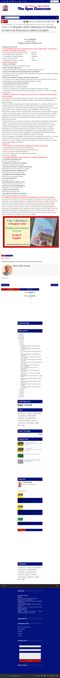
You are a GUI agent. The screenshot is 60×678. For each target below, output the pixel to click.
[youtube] (5, 1)
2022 (20, 396)
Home (3, 24)
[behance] (20, 1)
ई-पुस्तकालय (20, 631)
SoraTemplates (5, 675)
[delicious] (25, 1)
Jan (21, 395)
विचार (20, 21)
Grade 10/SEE (37, 413)
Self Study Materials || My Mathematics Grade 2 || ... (30, 346)
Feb (21, 393)
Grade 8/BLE (9, 24)
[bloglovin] (12, 1)
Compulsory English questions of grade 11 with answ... (30, 387)
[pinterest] (7, 1)
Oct (21, 340)
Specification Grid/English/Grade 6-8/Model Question (33, 449)
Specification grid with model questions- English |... (30, 384)
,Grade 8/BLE (21, 33)
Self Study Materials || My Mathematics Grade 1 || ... (30, 349)
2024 (20, 337)
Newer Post (5, 285)
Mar (21, 392)
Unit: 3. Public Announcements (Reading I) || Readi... (31, 363)
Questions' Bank (31, 418)
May (21, 389)
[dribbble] (15, 1)
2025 (20, 335)
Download (21, 413)
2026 (20, 334)
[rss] (18, 1)
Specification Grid (24, 420)
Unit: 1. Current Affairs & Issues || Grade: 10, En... (31, 352)
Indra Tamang (28, 482)
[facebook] (2, 1)
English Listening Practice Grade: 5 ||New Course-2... (30, 382)
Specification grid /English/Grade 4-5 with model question (33, 443)
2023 (20, 338)
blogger (10, 289)
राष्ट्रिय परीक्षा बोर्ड (21, 629)
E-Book (29, 413)
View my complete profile (29, 484)
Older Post (54, 285)
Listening (21, 418)
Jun (21, 344)
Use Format (30, 423)
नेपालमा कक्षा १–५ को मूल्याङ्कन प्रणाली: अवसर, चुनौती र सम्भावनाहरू (35, 21)
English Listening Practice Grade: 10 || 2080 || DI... (31, 376)
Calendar (21, 530)
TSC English (21, 423)
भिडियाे (37, 423)
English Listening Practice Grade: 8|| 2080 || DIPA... (31, 379)
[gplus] (39, 676)
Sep (21, 341)
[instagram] (10, 1)
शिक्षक (23, 425)
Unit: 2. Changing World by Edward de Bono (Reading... (29, 365)
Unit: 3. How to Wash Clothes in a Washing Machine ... (31, 360)
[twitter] (37, 676)
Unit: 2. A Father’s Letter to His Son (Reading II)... (29, 368)
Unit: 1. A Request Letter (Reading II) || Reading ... (30, 371)
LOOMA (20, 635)
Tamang (55, 21)
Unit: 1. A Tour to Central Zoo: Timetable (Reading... (30, 373)
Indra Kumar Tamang (24, 675)
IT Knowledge (32, 415)
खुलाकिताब (20, 633)
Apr (21, 390)
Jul (21, 343)
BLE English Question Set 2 (32, 454)
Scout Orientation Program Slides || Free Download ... (30, 357)
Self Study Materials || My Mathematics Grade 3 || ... (30, 354)
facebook (29, 289)
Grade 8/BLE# (9, 255)
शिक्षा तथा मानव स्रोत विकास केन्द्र (24, 627)
